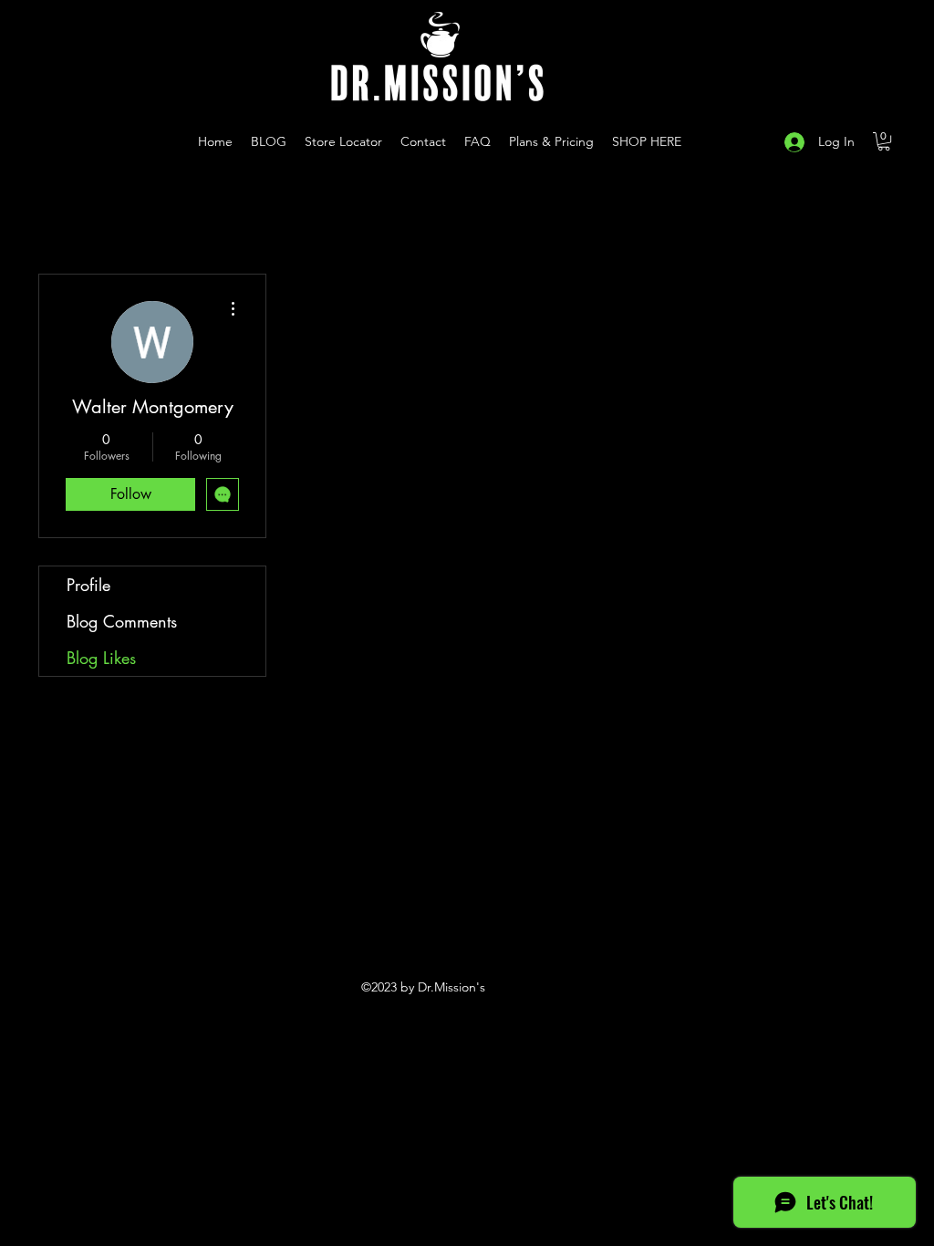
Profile (88, 585)
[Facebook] (744, 141)
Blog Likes (101, 658)
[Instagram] (689, 141)
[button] (884, 141)
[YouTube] (717, 141)
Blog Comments (122, 621)
